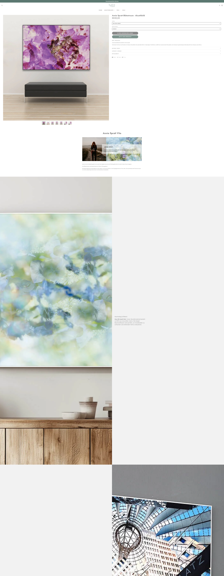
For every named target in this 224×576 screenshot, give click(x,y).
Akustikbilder (108, 10)
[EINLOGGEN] (219, 5)
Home (100, 10)
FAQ (118, 10)
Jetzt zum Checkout (125, 36)
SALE (123, 10)
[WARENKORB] (222, 5)
